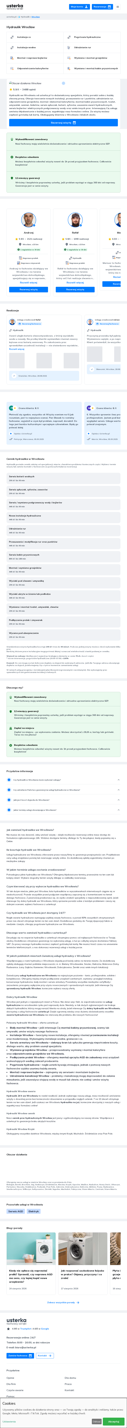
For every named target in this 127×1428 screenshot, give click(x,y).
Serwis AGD (15, 1211)
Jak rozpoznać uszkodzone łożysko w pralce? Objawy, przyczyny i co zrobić (82, 1274)
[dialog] (63, 1413)
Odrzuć (97, 1421)
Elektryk (34, 1211)
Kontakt (69, 1390)
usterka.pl (11, 17)
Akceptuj (113, 1421)
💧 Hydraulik (24, 17)
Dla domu (70, 1377)
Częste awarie (15, 1390)
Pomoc (11, 1396)
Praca (68, 1384)
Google (45, 1328)
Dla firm (11, 1384)
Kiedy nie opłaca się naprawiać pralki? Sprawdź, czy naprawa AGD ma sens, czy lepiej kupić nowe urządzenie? (31, 1276)
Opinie (10, 1377)
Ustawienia (9, 1421)
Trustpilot (25, 1328)
